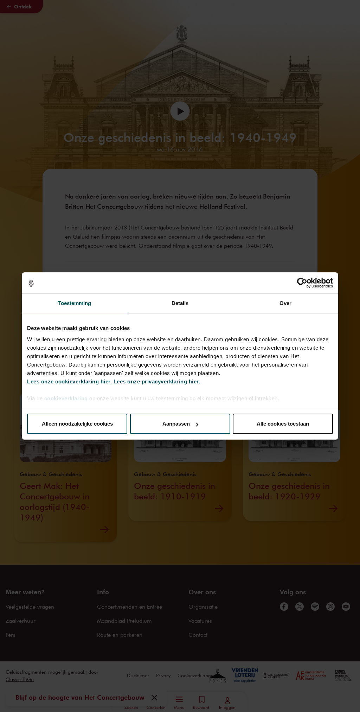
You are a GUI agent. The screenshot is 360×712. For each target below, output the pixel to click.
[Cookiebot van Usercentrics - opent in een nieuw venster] (302, 283)
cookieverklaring (66, 398)
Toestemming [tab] (74, 303)
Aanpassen (176, 424)
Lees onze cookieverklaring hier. (69, 381)
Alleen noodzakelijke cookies (77, 424)
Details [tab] (180, 303)
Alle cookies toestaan (283, 424)
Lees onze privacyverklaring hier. (157, 381)
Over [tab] (285, 303)
